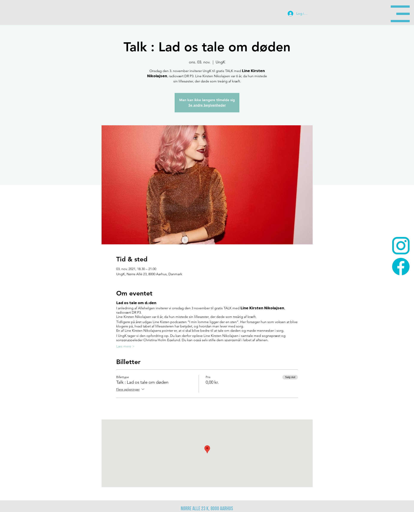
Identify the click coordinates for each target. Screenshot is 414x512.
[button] (400, 13)
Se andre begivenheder (207, 105)
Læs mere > (125, 346)
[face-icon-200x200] (401, 266)
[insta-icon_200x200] (401, 245)
